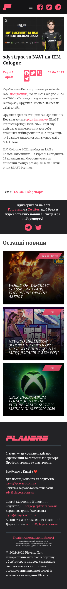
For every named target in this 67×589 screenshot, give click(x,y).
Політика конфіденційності (33, 537)
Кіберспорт (33, 192)
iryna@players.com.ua (21, 515)
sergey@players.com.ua (41, 506)
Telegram (15, 209)
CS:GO (18, 192)
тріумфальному (37, 119)
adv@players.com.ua (20, 492)
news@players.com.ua (21, 483)
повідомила (18, 94)
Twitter (33, 209)
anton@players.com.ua (42, 524)
